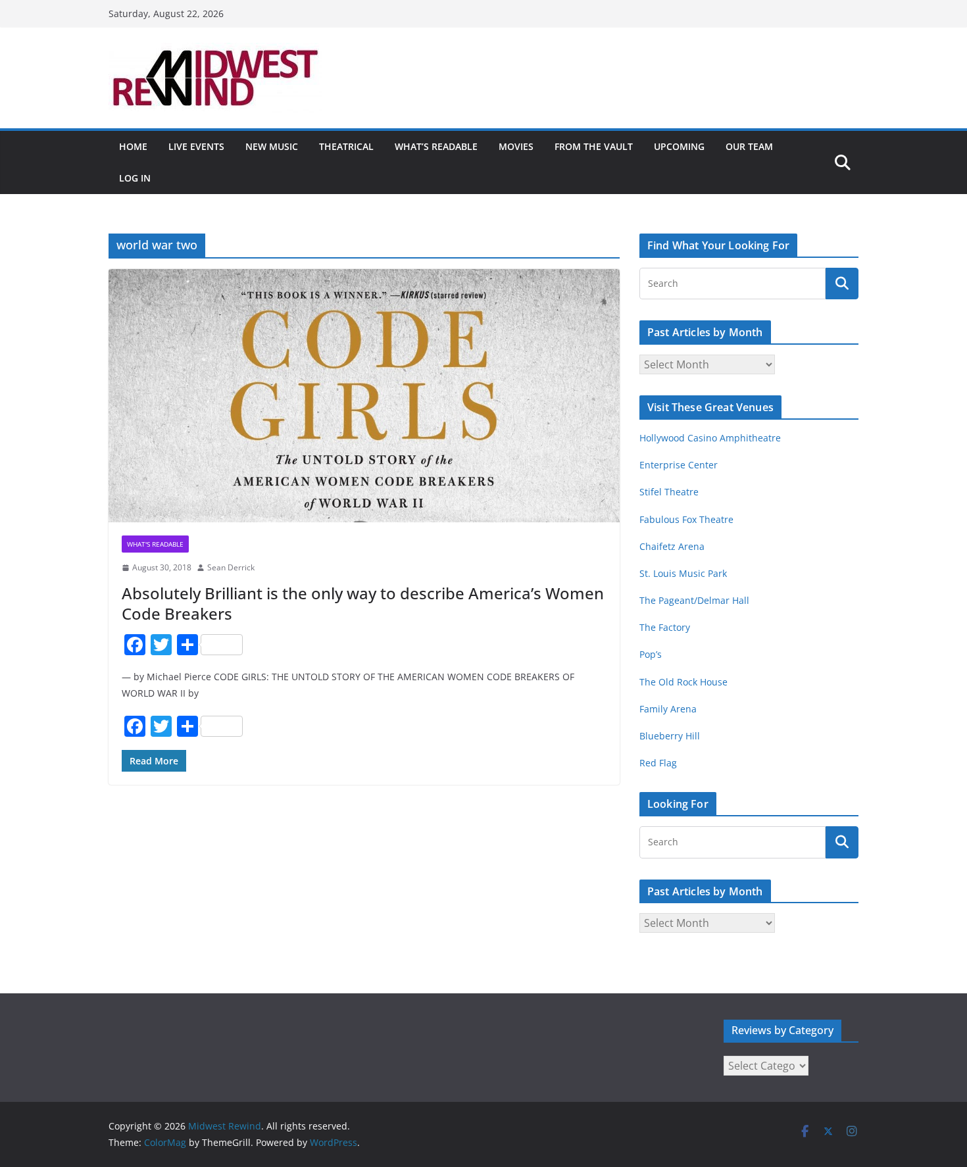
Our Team (749, 146)
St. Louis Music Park (683, 573)
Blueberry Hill (671, 736)
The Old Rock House (683, 682)
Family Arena (668, 709)
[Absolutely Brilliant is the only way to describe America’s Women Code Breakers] (364, 396)
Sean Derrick (231, 567)
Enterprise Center (678, 465)
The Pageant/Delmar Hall (694, 600)
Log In (135, 178)
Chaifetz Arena (672, 546)
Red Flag (658, 763)
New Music (271, 146)
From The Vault (594, 146)
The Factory (664, 627)
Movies (516, 146)
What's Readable (155, 544)
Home (133, 146)
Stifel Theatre (669, 491)
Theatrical (346, 146)
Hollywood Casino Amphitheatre (710, 438)
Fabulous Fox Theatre (686, 519)
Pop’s (650, 654)
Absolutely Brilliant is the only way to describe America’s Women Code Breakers (363, 603)
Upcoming (679, 146)
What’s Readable (436, 146)
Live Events (196, 146)
